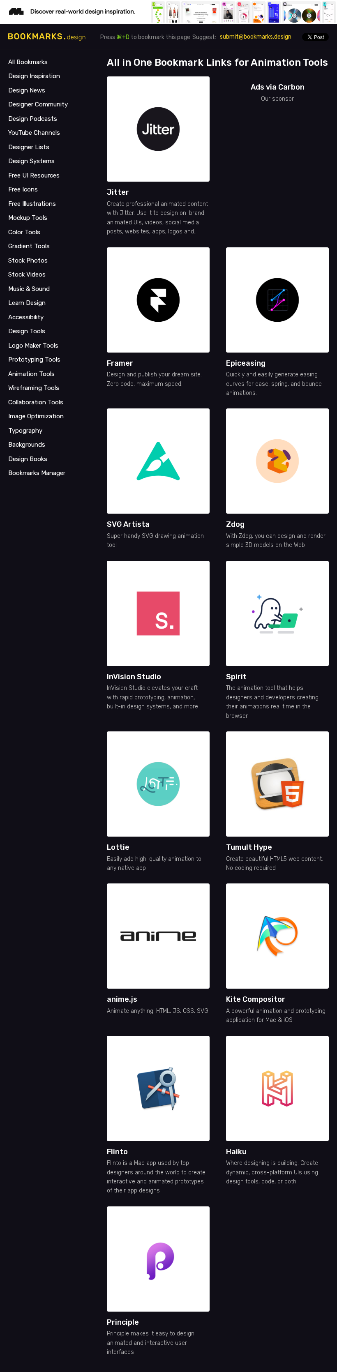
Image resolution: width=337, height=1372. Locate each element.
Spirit (236, 676)
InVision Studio (134, 676)
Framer (120, 363)
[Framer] (158, 300)
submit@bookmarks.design (255, 36)
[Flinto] (158, 1088)
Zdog (235, 524)
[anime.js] (158, 936)
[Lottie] (158, 784)
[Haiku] (277, 1088)
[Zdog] (277, 461)
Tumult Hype (249, 847)
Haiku (236, 1151)
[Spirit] (277, 613)
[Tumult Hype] (277, 784)
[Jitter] (158, 129)
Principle (123, 1322)
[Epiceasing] (277, 300)
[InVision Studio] (158, 613)
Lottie (118, 847)
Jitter (118, 192)
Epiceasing (245, 363)
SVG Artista (128, 524)
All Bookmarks (28, 62)
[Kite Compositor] (277, 936)
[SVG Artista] (158, 461)
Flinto (117, 1151)
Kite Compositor (255, 999)
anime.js (122, 999)
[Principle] (158, 1259)
